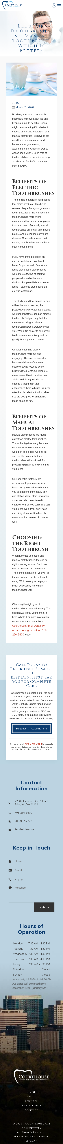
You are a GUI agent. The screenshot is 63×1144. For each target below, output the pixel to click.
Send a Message (24, 829)
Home (32, 1091)
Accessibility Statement (31, 1136)
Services (31, 1101)
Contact (31, 1110)
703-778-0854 (33, 743)
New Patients (31, 1105)
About (31, 1096)
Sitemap (31, 1140)
